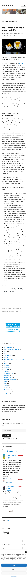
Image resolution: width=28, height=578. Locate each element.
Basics (14, 308)
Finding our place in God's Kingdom (14, 359)
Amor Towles (9, 490)
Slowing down (6, 544)
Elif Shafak (9, 458)
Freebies (6, 363)
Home (4, 541)
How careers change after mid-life (13, 28)
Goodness (6, 365)
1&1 (9, 520)
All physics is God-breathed (11, 349)
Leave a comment (13, 313)
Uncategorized (8, 391)
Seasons (8, 311)
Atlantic (21, 63)
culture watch (19, 308)
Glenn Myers (7, 5)
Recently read (13, 451)
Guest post (7, 367)
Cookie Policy (14, 576)
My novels (5, 548)
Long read (6, 375)
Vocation (12, 311)
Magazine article (10, 309)
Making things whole (20, 309)
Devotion (6, 357)
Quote (5, 383)
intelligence (5, 313)
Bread (5, 353)
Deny (14, 569)
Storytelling (7, 389)
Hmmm (4, 309)
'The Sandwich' (8, 347)
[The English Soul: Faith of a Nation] (4, 480)
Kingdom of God (8, 373)
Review (4, 311)
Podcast (6, 381)
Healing (6, 369)
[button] (26, 552)
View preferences (14, 573)
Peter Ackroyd (9, 482)
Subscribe (6, 435)
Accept (14, 565)
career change (19, 311)
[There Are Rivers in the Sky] (4, 456)
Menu (23, 5)
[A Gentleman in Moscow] (4, 488)
